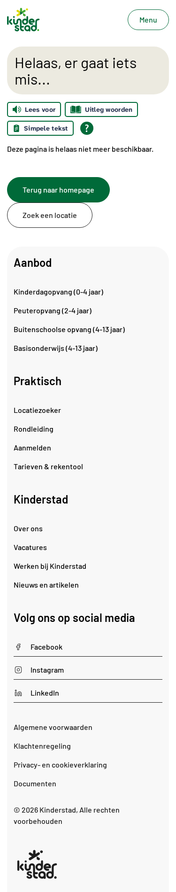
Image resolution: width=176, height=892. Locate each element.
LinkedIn (45, 692)
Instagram (47, 669)
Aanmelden (32, 447)
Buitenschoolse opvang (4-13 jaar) (69, 329)
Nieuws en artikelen (46, 584)
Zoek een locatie (50, 214)
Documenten (35, 783)
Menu (148, 19)
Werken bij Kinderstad (50, 565)
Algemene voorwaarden (53, 726)
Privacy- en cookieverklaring (60, 764)
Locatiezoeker (37, 409)
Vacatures (30, 547)
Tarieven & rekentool (48, 466)
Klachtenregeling (42, 745)
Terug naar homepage (58, 189)
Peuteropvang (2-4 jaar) (53, 310)
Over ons (28, 528)
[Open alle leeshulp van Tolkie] (86, 128)
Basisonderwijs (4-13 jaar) (56, 347)
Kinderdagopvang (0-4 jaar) (58, 291)
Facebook (46, 646)
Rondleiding (34, 428)
